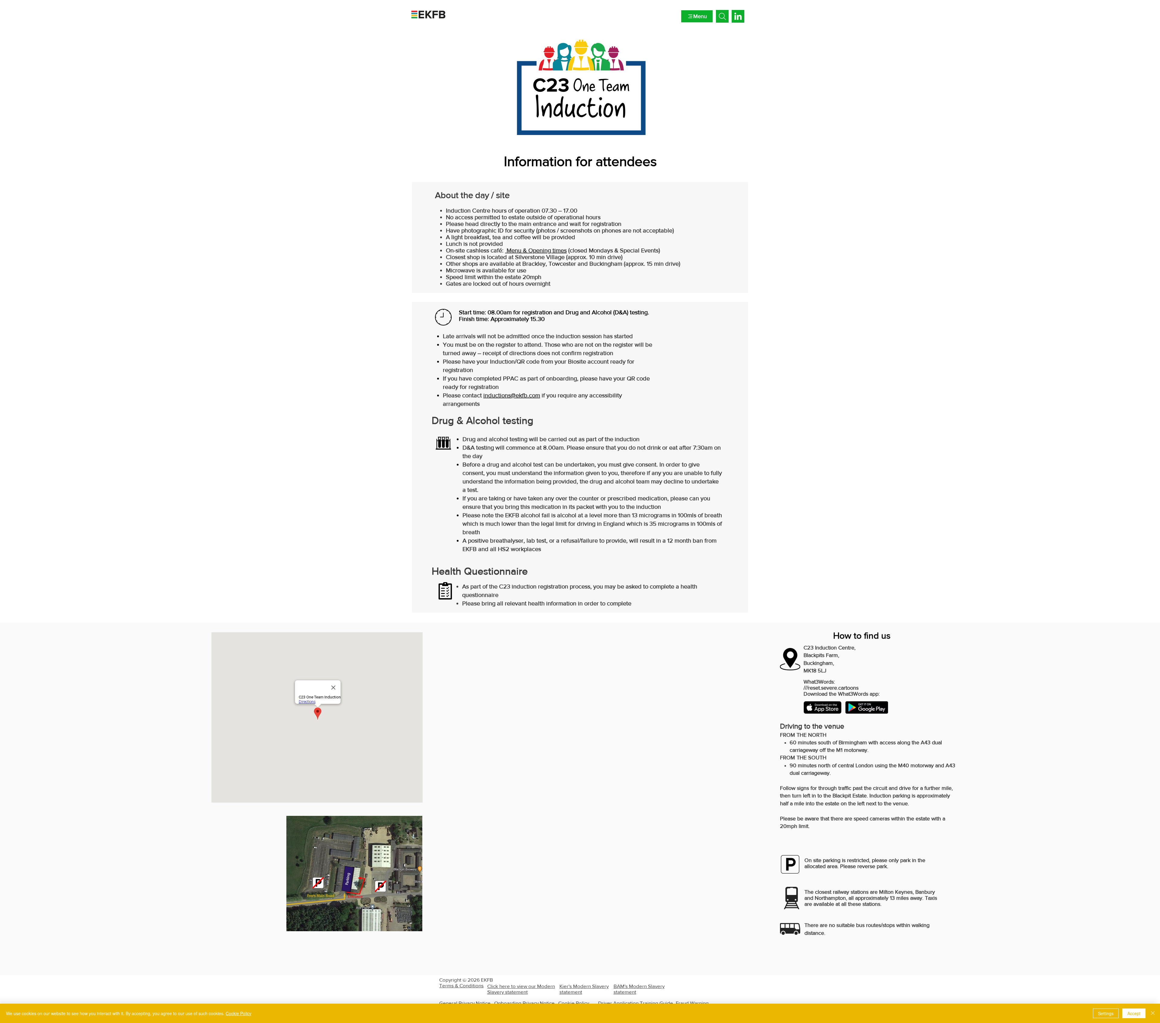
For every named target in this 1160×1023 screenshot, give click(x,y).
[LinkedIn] (738, 16)
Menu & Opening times (536, 250)
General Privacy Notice (465, 1003)
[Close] (1152, 1013)
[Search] (722, 16)
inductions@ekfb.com (511, 395)
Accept (1133, 1013)
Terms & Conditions (461, 985)
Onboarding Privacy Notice (524, 1003)
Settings (1105, 1013)
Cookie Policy (573, 1003)
